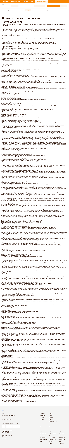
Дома (41, 441)
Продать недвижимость (50, 10)
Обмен (50, 415)
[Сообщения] (41, 6)
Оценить (20, 10)
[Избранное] (35, 6)
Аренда (60, 426)
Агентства (42, 417)
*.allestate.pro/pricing (19, 273)
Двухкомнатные (43, 435)
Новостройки (28, 10)
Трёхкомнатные (52, 437)
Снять (15, 10)
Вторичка (50, 426)
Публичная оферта (5, 436)
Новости (59, 10)
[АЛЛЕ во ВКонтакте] (10, 426)
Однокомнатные (43, 433)
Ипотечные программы (38, 10)
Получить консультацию (41, 1)
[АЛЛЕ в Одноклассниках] (14, 426)
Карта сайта (4, 438)
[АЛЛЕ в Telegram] (18, 426)
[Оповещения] (44, 6)
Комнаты (51, 429)
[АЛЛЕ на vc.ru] (3, 426)
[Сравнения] (38, 6)
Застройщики (42, 415)
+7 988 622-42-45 (29, 1)
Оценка (50, 413)
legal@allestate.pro (27, 34)
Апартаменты (42, 429)
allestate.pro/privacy (5, 338)
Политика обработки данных (7, 435)
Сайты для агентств (53, 421)
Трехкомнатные (43, 437)
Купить (9, 10)
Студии (41, 431)
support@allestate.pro (21, 35)
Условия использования (6, 433)
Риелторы (42, 419)
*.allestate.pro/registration (30, 49)
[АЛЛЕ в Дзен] (7, 426)
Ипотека (51, 417)
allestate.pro (14, 24)
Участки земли (52, 443)
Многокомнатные (43, 439)
